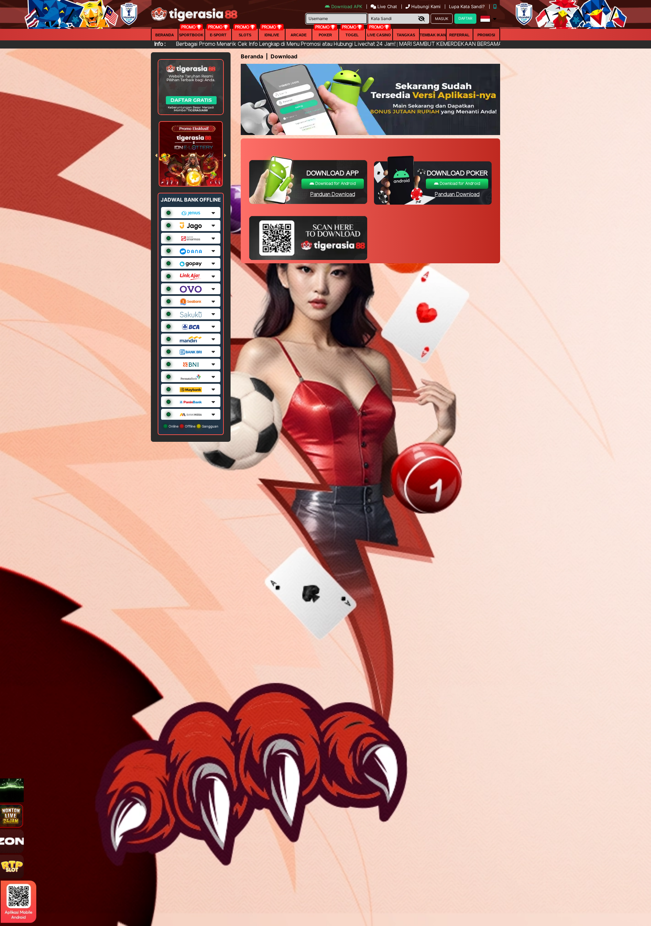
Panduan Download (332, 194)
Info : (159, 44)
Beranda (164, 35)
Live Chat (386, 6)
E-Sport (218, 35)
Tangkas (406, 35)
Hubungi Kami (426, 6)
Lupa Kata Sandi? (467, 6)
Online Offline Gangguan (192, 426)
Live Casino (379, 35)
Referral (459, 35)
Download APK (346, 6)
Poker (325, 35)
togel (352, 35)
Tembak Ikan (433, 35)
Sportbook (191, 35)
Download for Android (335, 183)
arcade (299, 35)
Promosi (486, 35)
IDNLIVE (271, 35)
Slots (245, 35)
